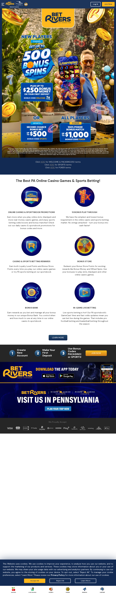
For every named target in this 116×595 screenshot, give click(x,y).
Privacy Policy (58, 575)
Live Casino (32, 592)
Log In (95, 4)
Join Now (108, 4)
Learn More (85, 581)
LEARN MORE (58, 337)
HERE (42, 162)
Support (102, 592)
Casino (13, 592)
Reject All (60, 581)
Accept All (34, 581)
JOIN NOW (96, 353)
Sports (51, 592)
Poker (68, 592)
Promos (84, 592)
